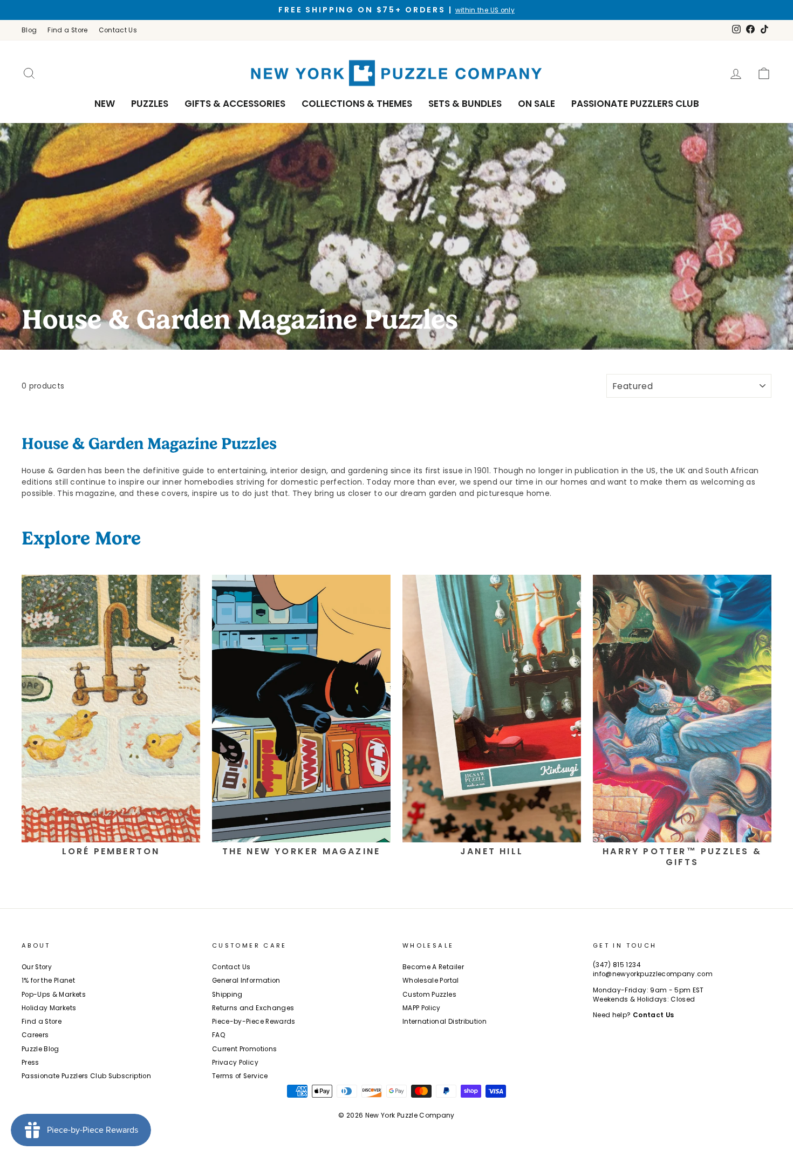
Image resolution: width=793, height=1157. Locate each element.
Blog (29, 30)
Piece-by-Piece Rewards (254, 1021)
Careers (35, 1035)
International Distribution (444, 1021)
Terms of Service (240, 1076)
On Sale (536, 103)
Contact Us (118, 30)
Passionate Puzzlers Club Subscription (86, 1076)
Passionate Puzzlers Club (635, 103)
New (104, 103)
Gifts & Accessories (234, 103)
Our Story (37, 967)
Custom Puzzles (429, 994)
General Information (246, 980)
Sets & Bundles (465, 103)
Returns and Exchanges (253, 1008)
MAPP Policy (421, 1008)
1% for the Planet (48, 980)
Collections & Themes (357, 103)
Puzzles (149, 103)
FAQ (218, 1035)
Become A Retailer (433, 967)
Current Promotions (244, 1049)
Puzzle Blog (40, 1049)
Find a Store (67, 30)
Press (30, 1062)
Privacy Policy (235, 1062)
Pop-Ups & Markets (54, 994)
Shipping (227, 994)
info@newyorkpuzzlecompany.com (653, 974)
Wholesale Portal (430, 980)
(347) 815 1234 (617, 965)
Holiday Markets (49, 1008)
